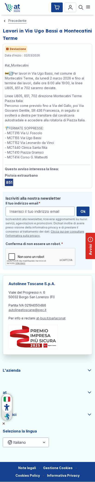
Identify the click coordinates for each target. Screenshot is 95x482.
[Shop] (57, 7)
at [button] (5, 392)
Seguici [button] (9, 414)
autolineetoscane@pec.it (27, 310)
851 (9, 182)
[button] (58, 468)
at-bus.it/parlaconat (50, 318)
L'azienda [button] (12, 370)
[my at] (70, 7)
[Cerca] (81, 7)
